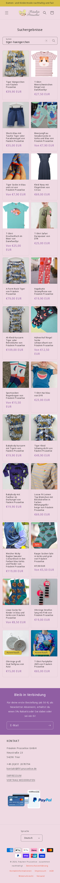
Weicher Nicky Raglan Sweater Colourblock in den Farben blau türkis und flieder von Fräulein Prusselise (16, 560)
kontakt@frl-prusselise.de (22, 768)
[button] (6, 12)
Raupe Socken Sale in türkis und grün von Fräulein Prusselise (43, 557)
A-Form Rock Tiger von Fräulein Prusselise (15, 291)
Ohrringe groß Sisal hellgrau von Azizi (15, 664)
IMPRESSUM (14, 775)
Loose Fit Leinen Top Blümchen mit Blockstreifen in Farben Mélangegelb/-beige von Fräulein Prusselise (43, 502)
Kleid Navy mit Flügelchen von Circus (42, 187)
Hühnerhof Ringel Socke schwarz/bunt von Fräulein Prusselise (43, 341)
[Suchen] (53, 40)
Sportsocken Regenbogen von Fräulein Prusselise (15, 395)
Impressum (40, 871)
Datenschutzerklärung (37, 865)
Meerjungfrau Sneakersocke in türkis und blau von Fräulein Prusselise (44, 137)
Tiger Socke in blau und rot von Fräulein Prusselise (16, 187)
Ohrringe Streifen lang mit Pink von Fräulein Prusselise (43, 613)
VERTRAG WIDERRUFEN (21, 780)
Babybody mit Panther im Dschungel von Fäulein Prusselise (15, 498)
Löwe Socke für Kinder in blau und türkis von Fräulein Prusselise (15, 614)
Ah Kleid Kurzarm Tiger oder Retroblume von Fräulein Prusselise (15, 341)
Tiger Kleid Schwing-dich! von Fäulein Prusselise (43, 448)
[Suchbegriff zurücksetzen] (46, 40)
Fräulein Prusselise (27, 861)
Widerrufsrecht (26, 876)
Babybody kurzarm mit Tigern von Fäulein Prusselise (15, 448)
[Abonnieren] (49, 725)
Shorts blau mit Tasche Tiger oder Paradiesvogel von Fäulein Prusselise (15, 137)
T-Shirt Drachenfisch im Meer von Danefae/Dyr (14, 237)
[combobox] (30, 40)
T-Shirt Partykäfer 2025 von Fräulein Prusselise (43, 664)
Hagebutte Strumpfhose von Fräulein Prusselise (43, 291)
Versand (41, 876)
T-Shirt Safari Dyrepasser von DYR (42, 236)
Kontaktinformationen (21, 871)
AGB (52, 871)
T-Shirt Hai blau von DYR (42, 394)
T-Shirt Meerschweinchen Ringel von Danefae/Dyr (43, 86)
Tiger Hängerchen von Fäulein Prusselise (15, 84)
